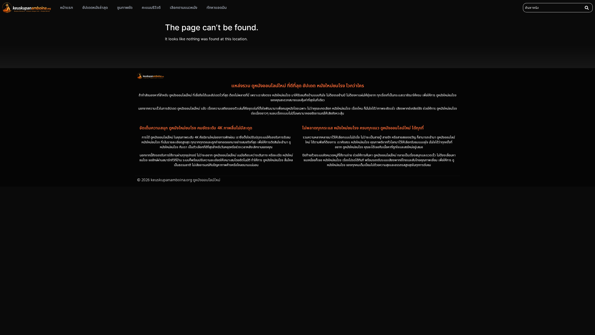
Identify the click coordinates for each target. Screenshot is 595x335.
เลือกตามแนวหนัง (183, 7)
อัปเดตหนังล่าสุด (95, 7)
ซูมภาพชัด (124, 7)
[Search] (588, 7)
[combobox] (553, 7)
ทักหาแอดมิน (217, 7)
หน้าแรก (66, 7)
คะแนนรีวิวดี (151, 7)
